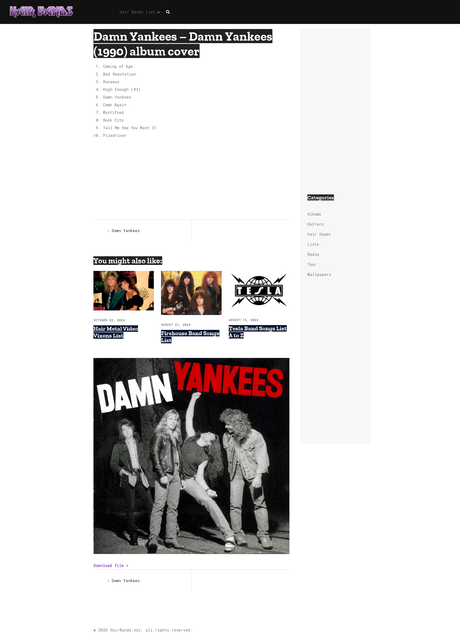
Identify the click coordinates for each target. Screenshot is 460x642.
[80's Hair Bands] (41, 11)
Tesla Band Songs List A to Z (258, 332)
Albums (314, 213)
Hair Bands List (137, 11)
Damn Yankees (126, 230)
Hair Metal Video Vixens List (115, 332)
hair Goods (319, 234)
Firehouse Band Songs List (190, 337)
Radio (313, 254)
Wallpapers (319, 274)
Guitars (315, 224)
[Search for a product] (168, 12)
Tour (311, 264)
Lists (313, 244)
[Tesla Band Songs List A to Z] (259, 289)
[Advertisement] (191, 178)
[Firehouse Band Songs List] (191, 292)
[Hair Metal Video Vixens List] (123, 290)
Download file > (110, 565)
